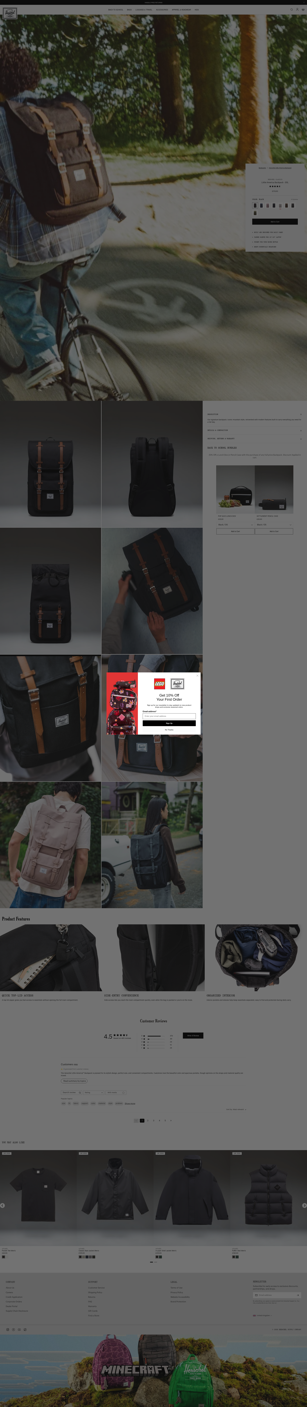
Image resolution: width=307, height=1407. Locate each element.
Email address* (149, 711)
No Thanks (169, 730)
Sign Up (169, 723)
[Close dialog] (197, 675)
